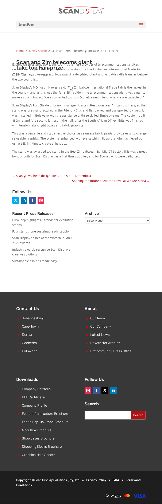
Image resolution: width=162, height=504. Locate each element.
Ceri (23, 75)
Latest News (100, 335)
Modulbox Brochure (36, 430)
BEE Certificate (33, 397)
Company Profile (34, 405)
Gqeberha (29, 343)
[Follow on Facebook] (32, 200)
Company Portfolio (36, 389)
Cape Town (30, 326)
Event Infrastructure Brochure (45, 414)
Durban (27, 335)
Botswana (29, 351)
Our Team (97, 318)
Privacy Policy (96, 480)
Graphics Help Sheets (38, 455)
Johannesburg (33, 318)
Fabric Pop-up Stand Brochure (45, 422)
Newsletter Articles (105, 343)
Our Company (100, 326)
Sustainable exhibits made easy (34, 261)
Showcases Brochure (38, 438)
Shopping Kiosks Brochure (42, 447)
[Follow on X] (15, 200)
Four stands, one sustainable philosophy (41, 231)
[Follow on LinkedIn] (24, 200)
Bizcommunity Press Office (110, 351)
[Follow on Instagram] (41, 200)
